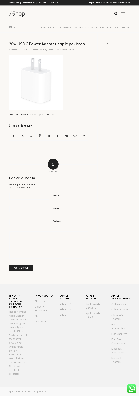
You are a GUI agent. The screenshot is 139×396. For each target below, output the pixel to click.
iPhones (64, 315)
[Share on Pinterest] (40, 135)
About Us (40, 301)
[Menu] (123, 14)
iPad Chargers (119, 333)
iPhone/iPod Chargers (118, 316)
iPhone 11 (65, 309)
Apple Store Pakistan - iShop (60, 49)
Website (57, 221)
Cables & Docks (120, 309)
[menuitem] (108, 3)
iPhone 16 (65, 304)
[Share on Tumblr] (57, 135)
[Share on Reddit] (75, 135)
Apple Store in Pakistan (20, 391)
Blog (12, 27)
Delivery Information (41, 308)
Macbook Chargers (116, 359)
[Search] (114, 14)
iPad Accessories (118, 326)
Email (56, 208)
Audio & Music (119, 304)
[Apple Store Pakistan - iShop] (17, 14)
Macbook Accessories (118, 350)
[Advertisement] (118, 100)
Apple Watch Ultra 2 (93, 315)
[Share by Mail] (83, 135)
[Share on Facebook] (13, 135)
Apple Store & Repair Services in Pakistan (109, 2)
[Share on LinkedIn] (49, 135)
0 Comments (36, 49)
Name (56, 195)
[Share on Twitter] (22, 135)
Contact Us (41, 321)
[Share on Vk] (66, 135)
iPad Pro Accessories (118, 341)
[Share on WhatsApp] (31, 135)
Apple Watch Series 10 (93, 305)
